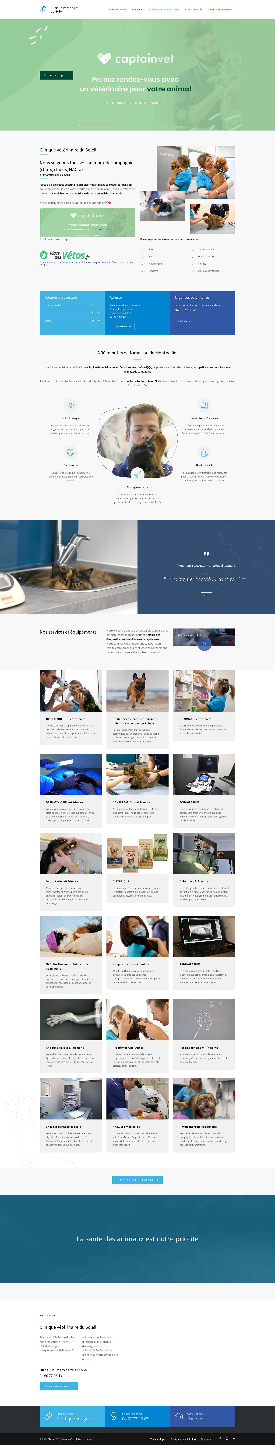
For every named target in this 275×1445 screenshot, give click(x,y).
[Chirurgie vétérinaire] (204, 853)
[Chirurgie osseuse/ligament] (71, 1019)
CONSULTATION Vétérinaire (131, 802)
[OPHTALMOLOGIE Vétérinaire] (71, 691)
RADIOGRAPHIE (190, 964)
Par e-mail (197, 1419)
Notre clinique (115, 9)
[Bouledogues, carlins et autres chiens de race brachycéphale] (137, 691)
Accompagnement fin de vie (199, 1047)
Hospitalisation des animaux (132, 964)
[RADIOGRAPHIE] (204, 936)
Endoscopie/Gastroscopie (63, 1127)
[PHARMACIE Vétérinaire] (204, 691)
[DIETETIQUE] (137, 853)
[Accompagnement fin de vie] (204, 1019)
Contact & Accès (193, 9)
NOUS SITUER (120, 326)
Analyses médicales (126, 1127)
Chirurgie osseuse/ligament (65, 1047)
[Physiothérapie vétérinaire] (204, 1098)
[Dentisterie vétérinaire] (71, 853)
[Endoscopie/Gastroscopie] (71, 1098)
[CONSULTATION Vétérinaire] (137, 774)
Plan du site (207, 1439)
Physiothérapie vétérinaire (198, 1127)
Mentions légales (158, 1439)
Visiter (47, 103)
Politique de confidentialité (184, 1439)
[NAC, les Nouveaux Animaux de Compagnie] (71, 936)
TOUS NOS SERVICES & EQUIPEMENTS (137, 1179)
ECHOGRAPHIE (189, 802)
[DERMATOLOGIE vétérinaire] (71, 774)
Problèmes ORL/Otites (128, 1047)
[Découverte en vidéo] (204, 644)
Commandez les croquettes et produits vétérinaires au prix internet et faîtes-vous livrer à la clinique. (86, 263)
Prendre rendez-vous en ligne (55, 239)
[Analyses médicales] (137, 1098)
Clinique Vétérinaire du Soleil (94, 75)
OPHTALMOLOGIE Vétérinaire (65, 719)
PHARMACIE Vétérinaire (196, 719)
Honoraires (137, 9)
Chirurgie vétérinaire (194, 881)
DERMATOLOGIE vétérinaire (64, 802)
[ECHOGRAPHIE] (204, 774)
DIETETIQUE (121, 881)
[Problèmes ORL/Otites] (137, 1019)
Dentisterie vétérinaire (62, 881)
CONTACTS (184, 320)
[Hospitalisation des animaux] (137, 936)
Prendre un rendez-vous (56, 1386)
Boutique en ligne (74, 1419)
